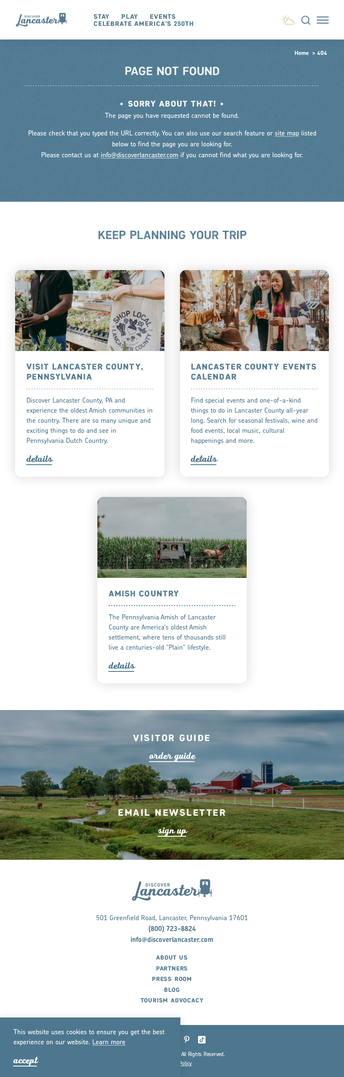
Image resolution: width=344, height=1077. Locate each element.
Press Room (172, 979)
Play (129, 17)
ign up (172, 830)
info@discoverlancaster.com (139, 155)
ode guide (172, 756)
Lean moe (108, 1042)
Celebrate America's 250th (144, 24)
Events (163, 17)
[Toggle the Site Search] (305, 20)
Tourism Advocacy (172, 1000)
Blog (172, 990)
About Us (172, 958)
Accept (25, 1060)
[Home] (45, 20)
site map (287, 133)
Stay (102, 17)
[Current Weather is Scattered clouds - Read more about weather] (287, 18)
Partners (172, 968)
